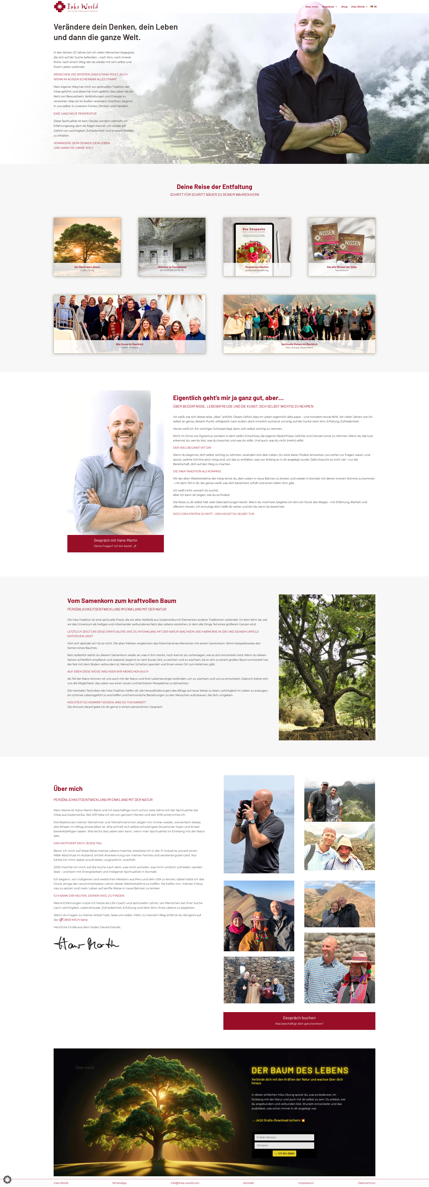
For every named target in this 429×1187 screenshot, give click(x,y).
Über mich (311, 6)
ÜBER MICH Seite (75, 919)
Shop (344, 6)
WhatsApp (119, 1183)
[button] (7, 1179)
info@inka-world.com (185, 1183)
